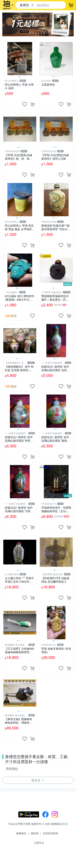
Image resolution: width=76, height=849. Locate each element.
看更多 (36, 780)
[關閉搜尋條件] (32, 5)
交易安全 (39, 842)
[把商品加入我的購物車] (32, 104)
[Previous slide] (5, 58)
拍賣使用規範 (50, 833)
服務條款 (21, 833)
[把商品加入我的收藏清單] (24, 104)
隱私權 (34, 833)
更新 (64, 824)
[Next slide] (33, 58)
